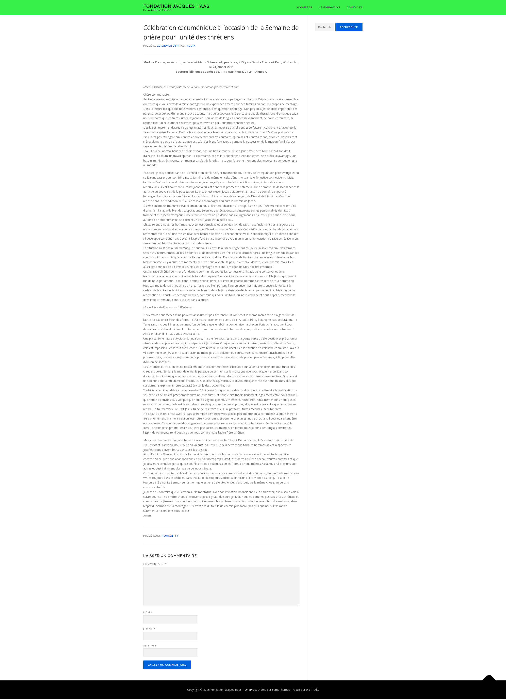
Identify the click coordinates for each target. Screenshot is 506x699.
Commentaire (155, 564)
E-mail (149, 629)
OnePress (251, 689)
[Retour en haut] (489, 681)
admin (191, 45)
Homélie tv (170, 535)
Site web (150, 645)
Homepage (304, 7)
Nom (148, 612)
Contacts (355, 7)
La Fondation (329, 7)
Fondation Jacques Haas (176, 6)
